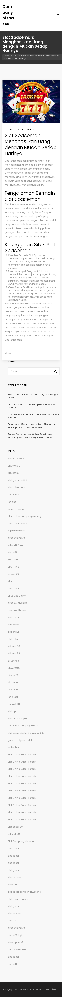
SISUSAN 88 (14, 465)
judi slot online (16, 509)
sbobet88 (13, 675)
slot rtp (12, 711)
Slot (10, 581)
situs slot (13, 884)
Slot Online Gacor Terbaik (22, 754)
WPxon (27, 989)
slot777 (12, 920)
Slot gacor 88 (15, 826)
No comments (26, 129)
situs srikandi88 (16, 537)
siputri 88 (13, 964)
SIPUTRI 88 (13, 566)
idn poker (13, 682)
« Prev (8, 353)
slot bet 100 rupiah (18, 718)
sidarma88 (14, 646)
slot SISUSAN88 (16, 458)
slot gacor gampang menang (24, 891)
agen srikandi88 (16, 530)
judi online (13, 747)
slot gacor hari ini (17, 480)
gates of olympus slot (20, 740)
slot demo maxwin (18, 899)
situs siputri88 (15, 942)
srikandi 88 (14, 834)
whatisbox (52, 989)
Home (7, 55)
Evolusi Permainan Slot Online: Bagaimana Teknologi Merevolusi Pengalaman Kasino (30, 436)
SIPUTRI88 (13, 559)
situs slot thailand (17, 603)
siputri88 (12, 552)
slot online (13, 624)
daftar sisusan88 (17, 949)
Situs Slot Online (17, 595)
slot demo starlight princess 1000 (26, 733)
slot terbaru (14, 877)
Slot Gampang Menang (21, 841)
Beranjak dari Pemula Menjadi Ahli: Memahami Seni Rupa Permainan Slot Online (32, 426)
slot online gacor (17, 487)
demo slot (13, 494)
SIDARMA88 (14, 668)
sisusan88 (13, 574)
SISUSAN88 (13, 473)
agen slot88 (14, 704)
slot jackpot (14, 913)
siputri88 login (15, 935)
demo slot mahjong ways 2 (23, 725)
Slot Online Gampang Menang (24, 516)
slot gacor (13, 588)
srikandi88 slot (16, 545)
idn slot (12, 502)
